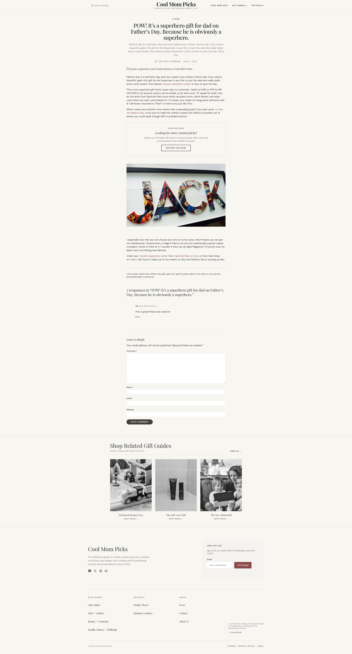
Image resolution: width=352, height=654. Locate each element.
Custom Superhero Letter (176, 83)
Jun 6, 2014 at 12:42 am (147, 306)
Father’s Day (144, 274)
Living (176, 19)
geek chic (171, 274)
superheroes (148, 277)
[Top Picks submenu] (263, 5)
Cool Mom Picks (176, 4)
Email (130, 398)
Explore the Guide (178, 149)
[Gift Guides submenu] (246, 5)
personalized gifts (134, 277)
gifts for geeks (182, 274)
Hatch (133, 259)
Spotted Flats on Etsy (187, 255)
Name (130, 387)
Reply (137, 317)
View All (236, 451)
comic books (132, 274)
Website (130, 409)
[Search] (92, 5)
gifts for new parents (211, 274)
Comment (132, 351)
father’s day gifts (158, 274)
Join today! (243, 565)
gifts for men (195, 274)
